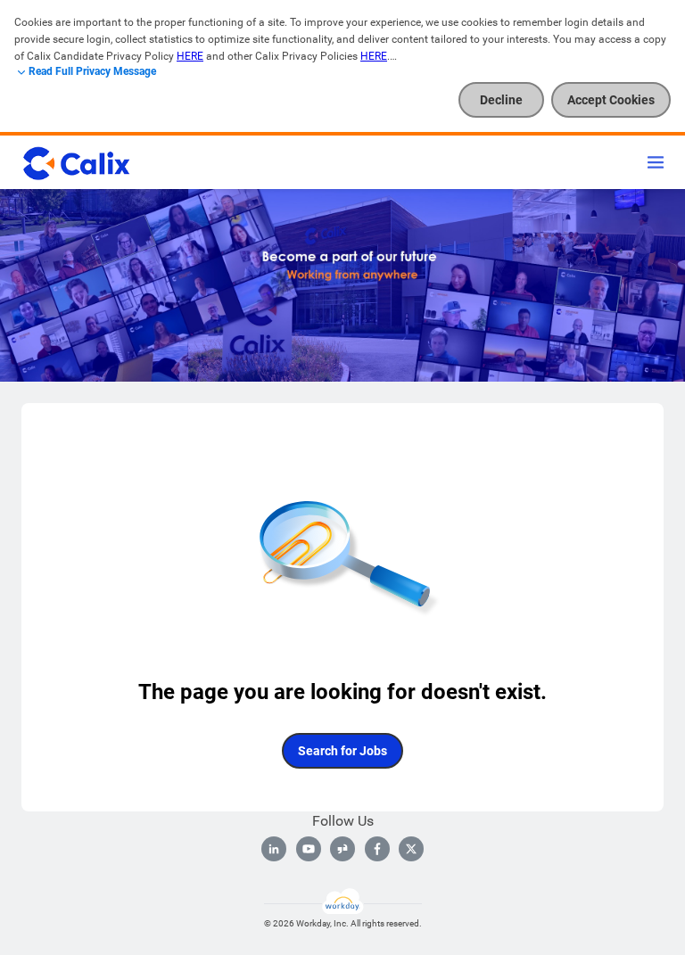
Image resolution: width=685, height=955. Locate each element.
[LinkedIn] (273, 848)
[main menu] (655, 162)
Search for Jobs (342, 751)
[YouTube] (308, 848)
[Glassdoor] (342, 848)
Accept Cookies (611, 100)
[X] (411, 848)
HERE (190, 56)
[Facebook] (377, 848)
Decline (501, 100)
